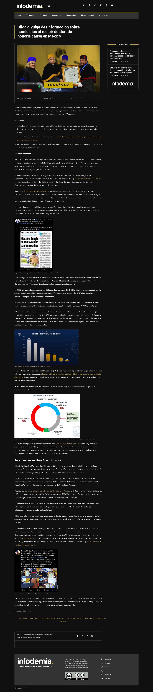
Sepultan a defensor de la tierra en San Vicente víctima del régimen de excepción (122, 70)
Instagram (108, 663)
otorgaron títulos (88, 179)
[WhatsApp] (106, 5)
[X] (100, 5)
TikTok (107, 667)
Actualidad (114, 61)
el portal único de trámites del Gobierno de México (49, 491)
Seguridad (36, 637)
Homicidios (39, 634)
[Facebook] (83, 5)
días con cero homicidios (65, 444)
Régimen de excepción (24, 637)
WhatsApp (108, 674)
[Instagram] (89, 5)
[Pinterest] (81, 99)
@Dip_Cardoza (28, 538)
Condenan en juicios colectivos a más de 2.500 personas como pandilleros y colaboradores (122, 54)
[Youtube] (112, 5)
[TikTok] (95, 5)
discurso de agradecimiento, (35, 191)
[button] (49, 6)
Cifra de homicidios (28, 634)
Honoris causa (48, 634)
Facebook (108, 659)
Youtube (107, 678)
